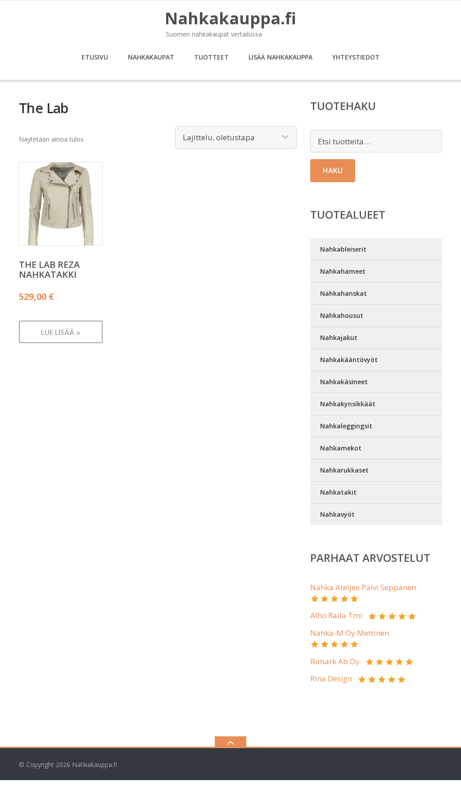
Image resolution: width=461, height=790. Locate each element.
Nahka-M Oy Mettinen (349, 633)
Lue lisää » (60, 332)
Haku (333, 170)
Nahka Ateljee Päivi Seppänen (363, 587)
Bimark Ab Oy (335, 661)
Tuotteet (211, 57)
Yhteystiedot (356, 57)
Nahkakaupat (151, 57)
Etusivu (94, 57)
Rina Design (331, 678)
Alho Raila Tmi (336, 615)
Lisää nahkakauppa (280, 57)
